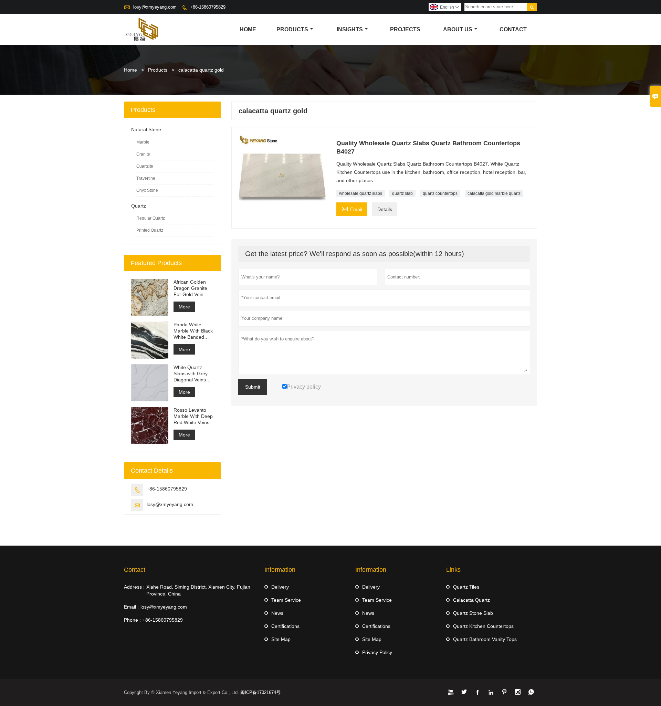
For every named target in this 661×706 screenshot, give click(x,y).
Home (248, 29)
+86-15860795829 (207, 7)
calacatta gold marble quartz (494, 193)
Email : (131, 607)
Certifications (285, 626)
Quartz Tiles (466, 587)
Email (352, 208)
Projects (405, 29)
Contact (513, 29)
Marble (142, 142)
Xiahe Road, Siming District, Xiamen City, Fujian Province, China (198, 590)
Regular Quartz (150, 218)
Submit (252, 387)
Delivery (280, 587)
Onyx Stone (147, 190)
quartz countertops (440, 193)
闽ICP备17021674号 (260, 692)
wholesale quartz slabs (360, 193)
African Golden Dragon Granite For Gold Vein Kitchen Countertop (190, 288)
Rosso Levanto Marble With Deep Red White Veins (193, 416)
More (184, 306)
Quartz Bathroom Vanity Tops (485, 639)
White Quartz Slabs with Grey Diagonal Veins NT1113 (191, 374)
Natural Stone (146, 129)
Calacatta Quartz (471, 600)
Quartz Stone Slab (473, 613)
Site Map (281, 639)
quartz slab (402, 193)
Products (292, 29)
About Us (457, 29)
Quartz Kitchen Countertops (483, 626)
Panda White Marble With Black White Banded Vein (193, 331)
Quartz (138, 206)
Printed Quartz (149, 230)
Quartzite (144, 166)
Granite (143, 154)
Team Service (286, 600)
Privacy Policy (377, 652)
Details (384, 209)
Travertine (145, 178)
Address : (134, 587)
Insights (350, 29)
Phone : (132, 620)
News (277, 613)
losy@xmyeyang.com (155, 7)
